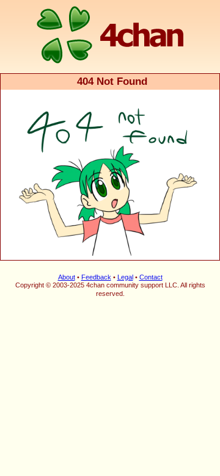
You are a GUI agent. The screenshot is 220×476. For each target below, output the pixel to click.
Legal (125, 277)
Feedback (96, 277)
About (66, 277)
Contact (151, 277)
